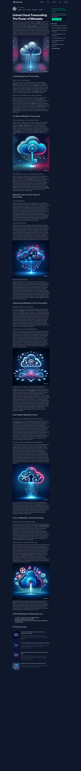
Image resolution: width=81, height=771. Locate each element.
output (14, 180)
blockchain (30, 554)
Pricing (48, 2)
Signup (66, 2)
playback (36, 131)
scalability (40, 99)
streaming (28, 9)
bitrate (28, 125)
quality (41, 131)
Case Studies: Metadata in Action (59, 38)
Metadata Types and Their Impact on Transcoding (59, 31)
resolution (18, 131)
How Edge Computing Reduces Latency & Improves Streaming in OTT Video (33, 632)
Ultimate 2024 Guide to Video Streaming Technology (33, 663)
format (44, 84)
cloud (24, 9)
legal (41, 297)
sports (44, 235)
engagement (46, 187)
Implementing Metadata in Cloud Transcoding (58, 35)
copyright (40, 9)
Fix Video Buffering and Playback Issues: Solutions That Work (35, 643)
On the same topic (56, 48)
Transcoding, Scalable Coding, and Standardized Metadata (27, 617)
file (38, 84)
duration (21, 125)
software (31, 179)
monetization (34, 9)
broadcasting (17, 422)
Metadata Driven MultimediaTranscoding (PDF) (24, 619)
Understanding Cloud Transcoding (59, 25)
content (38, 23)
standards (32, 390)
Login (60, 2)
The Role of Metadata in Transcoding (59, 27)
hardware (33, 103)
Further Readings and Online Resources (58, 45)
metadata (19, 9)
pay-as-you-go (40, 104)
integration (24, 554)
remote (34, 85)
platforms (34, 26)
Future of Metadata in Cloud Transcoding (58, 41)
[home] (18, 2)
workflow (22, 310)
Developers (54, 2)
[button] (42, 2)
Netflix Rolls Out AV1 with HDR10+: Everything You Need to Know (34, 653)
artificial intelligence (43, 525)
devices (29, 26)
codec (25, 125)
